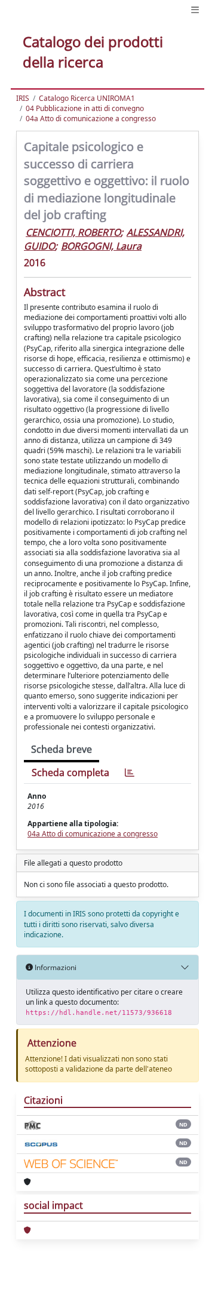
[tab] (129, 773)
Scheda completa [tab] (70, 772)
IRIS (22, 98)
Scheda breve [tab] (61, 749)
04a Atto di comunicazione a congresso (91, 118)
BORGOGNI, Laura (101, 246)
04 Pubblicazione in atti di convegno (85, 108)
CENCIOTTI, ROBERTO (73, 232)
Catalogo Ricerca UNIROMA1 (87, 98)
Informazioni (54, 967)
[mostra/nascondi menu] (195, 9)
